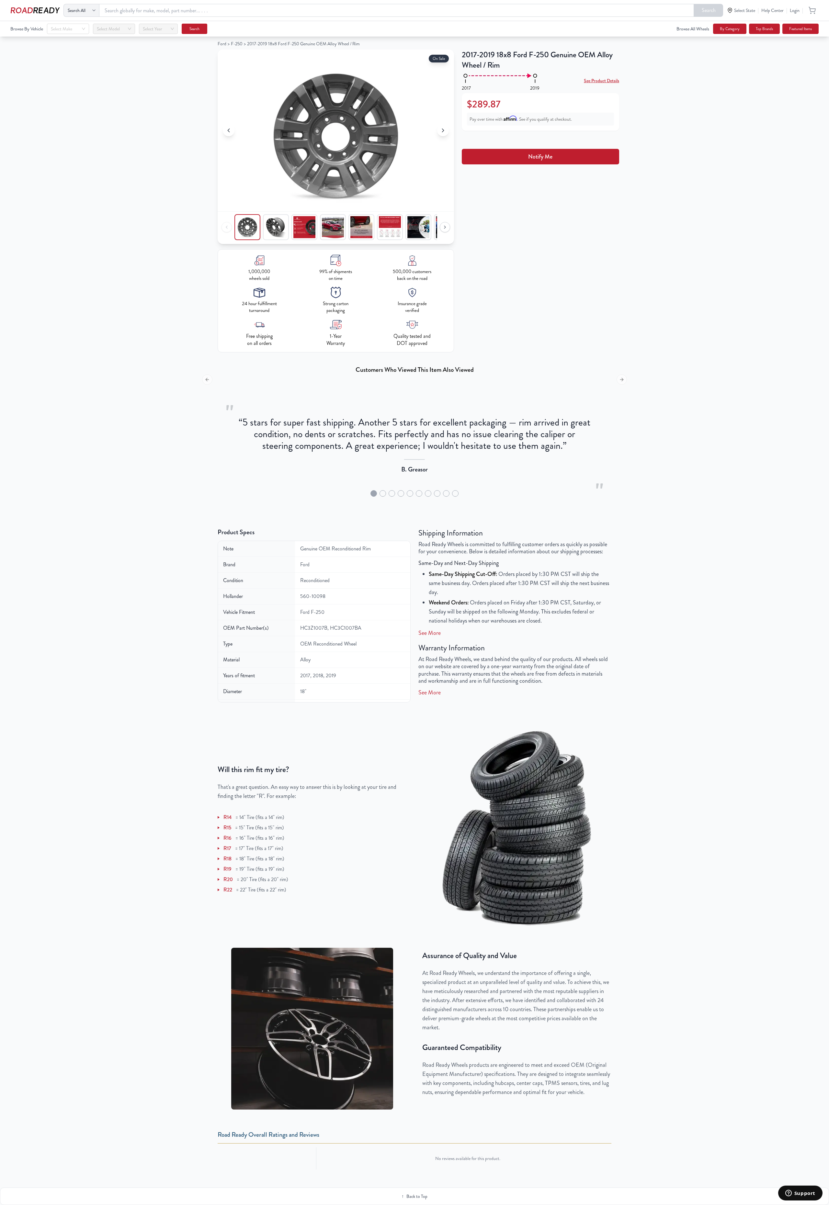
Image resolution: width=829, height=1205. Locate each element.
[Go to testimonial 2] (383, 493)
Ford (222, 43)
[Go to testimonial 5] (410, 493)
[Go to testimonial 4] (401, 493)
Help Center (772, 10)
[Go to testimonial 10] (455, 493)
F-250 (237, 43)
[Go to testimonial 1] (373, 493)
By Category (730, 29)
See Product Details (601, 80)
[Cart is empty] (812, 10)
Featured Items (800, 29)
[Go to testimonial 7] (428, 493)
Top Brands (764, 29)
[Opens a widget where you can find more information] (800, 1194)
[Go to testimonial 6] (419, 493)
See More (429, 633)
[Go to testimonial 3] (392, 493)
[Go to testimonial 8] (437, 493)
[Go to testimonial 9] (446, 493)
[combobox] (65, 29)
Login (795, 10)
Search (709, 10)
